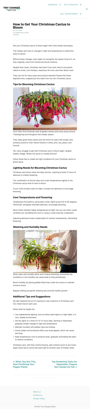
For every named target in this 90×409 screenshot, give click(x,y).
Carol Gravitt (18, 30)
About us (37, 392)
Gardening (16, 34)
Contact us (37, 395)
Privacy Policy (39, 399)
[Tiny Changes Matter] (12, 9)
